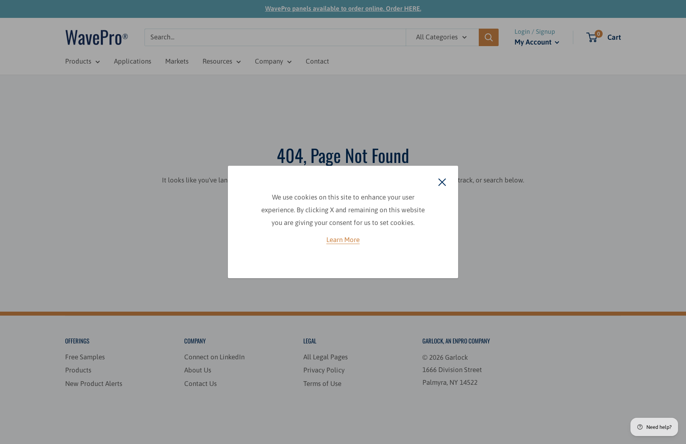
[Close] (442, 181)
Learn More (343, 240)
